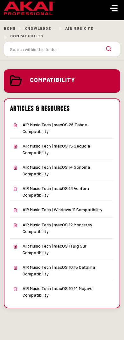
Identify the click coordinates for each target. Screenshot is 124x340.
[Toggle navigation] (113, 8)
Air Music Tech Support (93, 28)
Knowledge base (43, 28)
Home (10, 28)
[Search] (109, 49)
